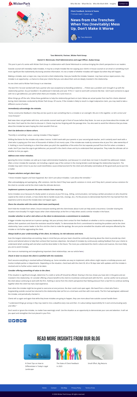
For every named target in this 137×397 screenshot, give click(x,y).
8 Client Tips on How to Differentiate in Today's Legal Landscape (36, 366)
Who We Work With (100, 4)
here (81, 251)
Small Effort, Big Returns (97, 363)
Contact (53, 388)
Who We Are (75, 4)
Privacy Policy (76, 388)
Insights (113, 4)
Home (44, 388)
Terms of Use (90, 388)
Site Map (64, 388)
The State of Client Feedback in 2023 (68, 364)
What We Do (87, 4)
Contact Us (123, 4)
